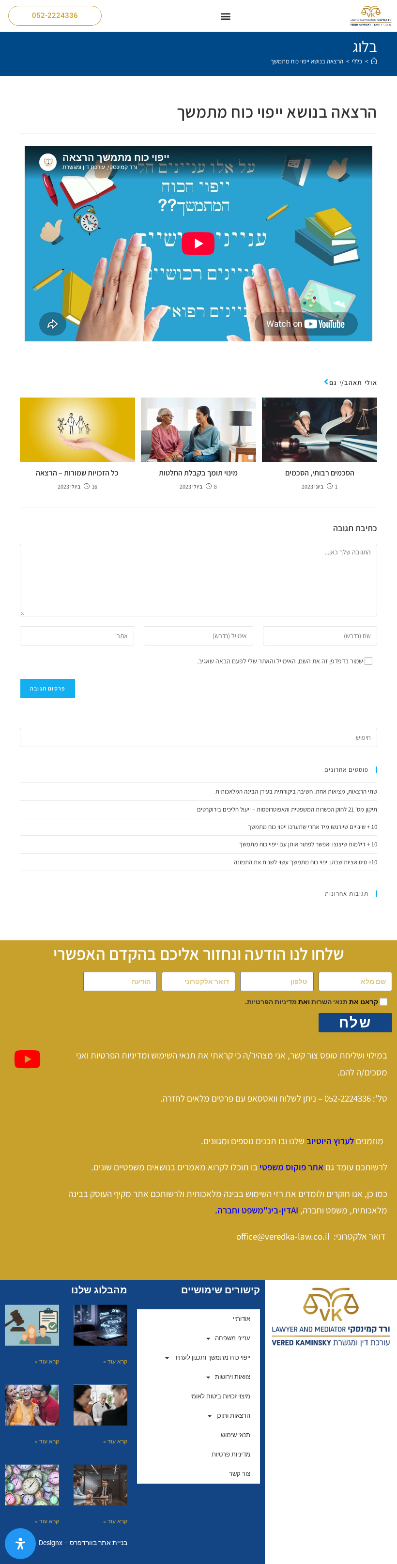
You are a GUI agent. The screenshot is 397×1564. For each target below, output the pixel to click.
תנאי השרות (329, 1002)
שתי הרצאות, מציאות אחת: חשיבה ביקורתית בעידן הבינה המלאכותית (296, 791)
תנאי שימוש (235, 1435)
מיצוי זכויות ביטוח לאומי (220, 1396)
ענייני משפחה (232, 1338)
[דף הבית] (374, 61)
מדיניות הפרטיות (272, 1002)
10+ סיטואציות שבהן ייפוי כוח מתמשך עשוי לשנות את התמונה (305, 862)
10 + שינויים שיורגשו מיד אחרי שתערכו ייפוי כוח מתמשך (312, 827)
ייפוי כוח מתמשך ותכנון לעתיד (212, 1357)
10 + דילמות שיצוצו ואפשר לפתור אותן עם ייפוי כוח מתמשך (308, 844)
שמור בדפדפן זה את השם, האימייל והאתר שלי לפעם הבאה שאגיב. (280, 661)
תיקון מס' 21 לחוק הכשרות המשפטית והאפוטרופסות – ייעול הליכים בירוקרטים (287, 809)
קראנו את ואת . (311, 1002)
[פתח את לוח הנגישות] (20, 1543)
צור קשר (239, 1473)
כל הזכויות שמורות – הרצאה (77, 473)
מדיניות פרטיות (231, 1454)
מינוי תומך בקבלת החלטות (198, 473)
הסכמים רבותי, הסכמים (319, 473)
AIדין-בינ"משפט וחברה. (257, 1210)
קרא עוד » (115, 1361)
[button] (226, 16)
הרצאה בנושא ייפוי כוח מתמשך (307, 61)
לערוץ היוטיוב (330, 1141)
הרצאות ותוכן (233, 1415)
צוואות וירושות (232, 1376)
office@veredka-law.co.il (283, 1236)
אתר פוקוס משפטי (291, 1167)
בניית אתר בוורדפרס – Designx (83, 1543)
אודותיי (241, 1318)
